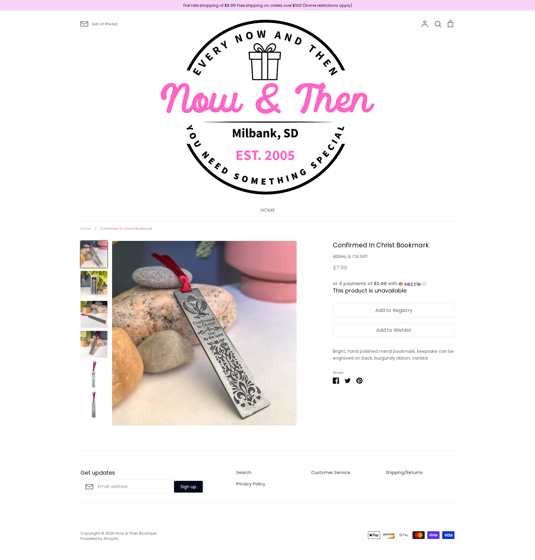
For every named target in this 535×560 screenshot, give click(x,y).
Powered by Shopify (99, 538)
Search (243, 472)
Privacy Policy (250, 484)
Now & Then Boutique (135, 533)
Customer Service (330, 472)
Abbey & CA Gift (350, 256)
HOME (267, 210)
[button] (394, 283)
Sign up (188, 487)
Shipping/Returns (404, 472)
